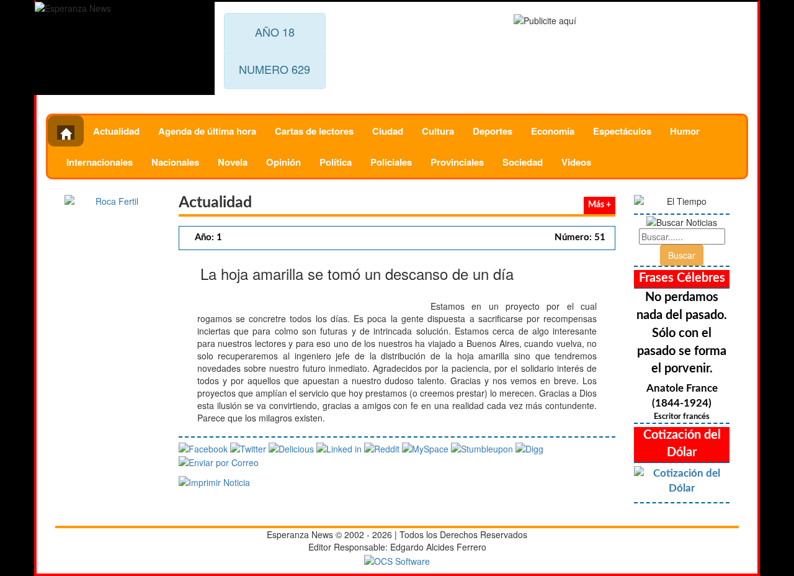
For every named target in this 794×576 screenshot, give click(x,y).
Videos (576, 162)
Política (335, 162)
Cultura (438, 131)
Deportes (492, 131)
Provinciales (457, 162)
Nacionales (175, 162)
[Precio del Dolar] (681, 481)
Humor (685, 131)
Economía (552, 131)
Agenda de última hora (207, 131)
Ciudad (387, 131)
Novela (233, 162)
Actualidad (116, 131)
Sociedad (522, 162)
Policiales (391, 162)
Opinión (283, 162)
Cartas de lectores (314, 131)
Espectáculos (622, 131)
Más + (599, 204)
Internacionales (99, 162)
